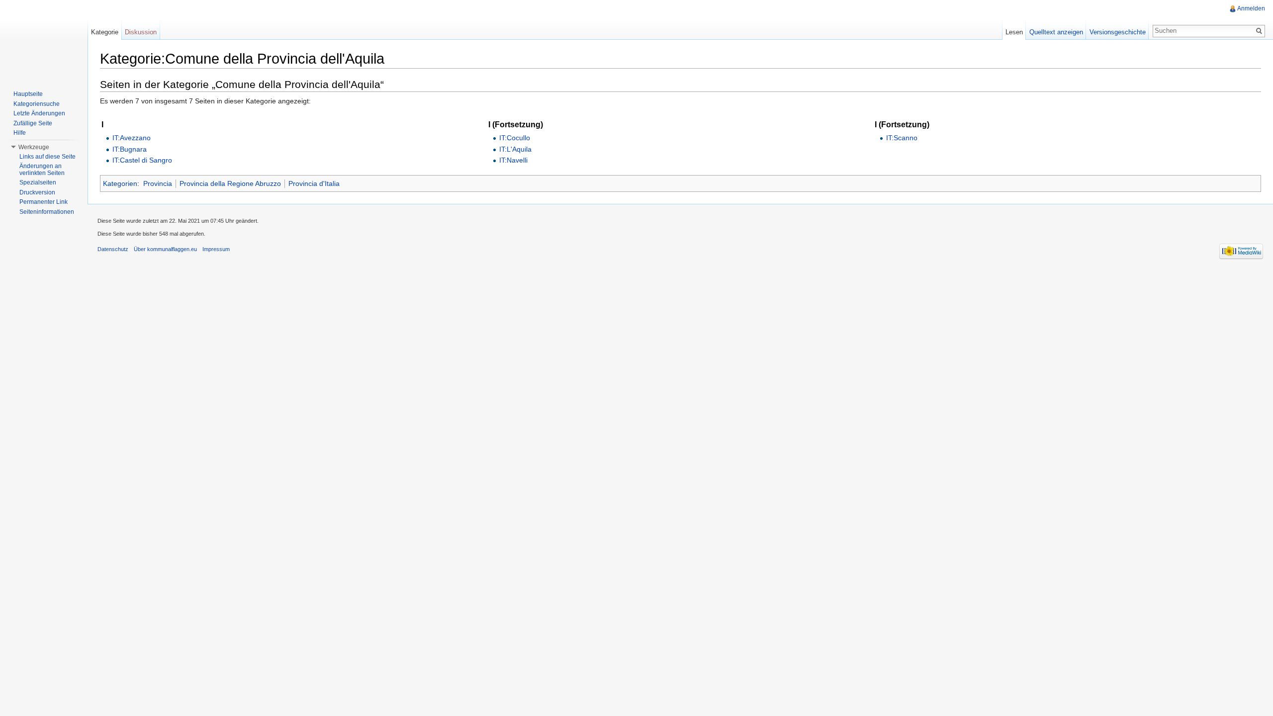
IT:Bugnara (129, 149)
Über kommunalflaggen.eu (165, 249)
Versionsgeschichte (1118, 32)
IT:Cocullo (514, 138)
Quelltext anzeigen (1056, 32)
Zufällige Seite (32, 123)
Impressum (216, 249)
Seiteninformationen (46, 211)
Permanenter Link (43, 201)
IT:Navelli (513, 160)
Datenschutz (112, 249)
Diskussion (141, 32)
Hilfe (19, 132)
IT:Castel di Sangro (142, 160)
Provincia (157, 183)
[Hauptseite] (44, 40)
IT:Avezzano (131, 138)
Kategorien (120, 183)
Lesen (1014, 32)
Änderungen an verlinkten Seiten (42, 170)
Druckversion (37, 192)
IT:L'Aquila (515, 149)
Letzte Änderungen (39, 113)
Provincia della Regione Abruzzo (230, 183)
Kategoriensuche (36, 103)
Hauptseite (28, 93)
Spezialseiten (37, 182)
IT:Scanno (901, 138)
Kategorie (104, 32)
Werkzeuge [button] (33, 147)
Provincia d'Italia (314, 183)
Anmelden (1251, 8)
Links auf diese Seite (47, 156)
